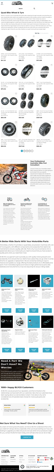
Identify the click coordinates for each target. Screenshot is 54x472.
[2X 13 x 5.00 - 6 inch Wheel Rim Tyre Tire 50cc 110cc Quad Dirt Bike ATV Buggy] (27, 43)
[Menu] (2, 3)
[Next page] (32, 151)
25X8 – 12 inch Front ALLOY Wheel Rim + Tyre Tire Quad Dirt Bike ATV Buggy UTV (45, 112)
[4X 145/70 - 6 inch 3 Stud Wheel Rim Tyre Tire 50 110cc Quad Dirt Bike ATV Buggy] (27, 100)
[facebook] (27, 467)
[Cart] (52, 3)
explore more (7, 310)
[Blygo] (17, 3)
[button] (1, 409)
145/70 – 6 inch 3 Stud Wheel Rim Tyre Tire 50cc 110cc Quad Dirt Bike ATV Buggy (9, 55)
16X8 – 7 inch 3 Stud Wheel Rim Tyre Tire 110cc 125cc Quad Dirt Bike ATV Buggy (45, 84)
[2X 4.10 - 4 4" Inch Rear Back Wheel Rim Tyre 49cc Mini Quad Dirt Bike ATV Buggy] (9, 72)
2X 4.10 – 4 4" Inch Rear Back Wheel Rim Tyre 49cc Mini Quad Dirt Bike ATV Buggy (9, 84)
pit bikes (19, 245)
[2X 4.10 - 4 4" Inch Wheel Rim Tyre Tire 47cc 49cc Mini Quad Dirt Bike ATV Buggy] (9, 100)
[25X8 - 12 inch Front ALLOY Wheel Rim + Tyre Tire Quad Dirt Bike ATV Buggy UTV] (45, 100)
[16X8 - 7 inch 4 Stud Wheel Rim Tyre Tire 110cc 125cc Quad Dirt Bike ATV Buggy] (9, 129)
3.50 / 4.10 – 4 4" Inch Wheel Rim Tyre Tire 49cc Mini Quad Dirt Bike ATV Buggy (27, 84)
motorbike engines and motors (18, 265)
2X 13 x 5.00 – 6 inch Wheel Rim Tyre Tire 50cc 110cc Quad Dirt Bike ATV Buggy (27, 55)
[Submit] (34, 8)
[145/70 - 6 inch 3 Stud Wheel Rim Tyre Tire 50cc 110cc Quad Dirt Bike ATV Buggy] (9, 43)
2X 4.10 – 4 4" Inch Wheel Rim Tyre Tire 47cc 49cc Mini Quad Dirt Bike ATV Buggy (9, 112)
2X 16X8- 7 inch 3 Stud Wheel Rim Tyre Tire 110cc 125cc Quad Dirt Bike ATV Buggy (45, 55)
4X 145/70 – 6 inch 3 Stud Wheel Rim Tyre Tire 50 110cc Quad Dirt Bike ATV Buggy (26, 112)
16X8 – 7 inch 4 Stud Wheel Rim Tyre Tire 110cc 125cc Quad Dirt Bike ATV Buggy (9, 141)
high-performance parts (39, 265)
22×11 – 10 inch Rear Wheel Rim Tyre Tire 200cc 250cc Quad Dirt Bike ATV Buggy (27, 141)
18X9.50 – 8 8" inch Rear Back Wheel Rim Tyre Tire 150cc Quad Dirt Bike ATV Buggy (44, 141)
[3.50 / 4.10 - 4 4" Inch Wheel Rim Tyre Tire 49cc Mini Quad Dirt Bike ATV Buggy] (27, 72)
